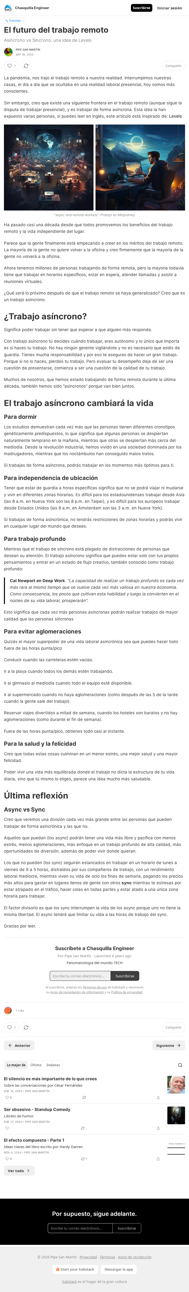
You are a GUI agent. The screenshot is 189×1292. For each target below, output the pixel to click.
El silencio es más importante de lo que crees (50, 1078)
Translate (15, 20)
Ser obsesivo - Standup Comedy (37, 1109)
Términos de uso (95, 987)
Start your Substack (77, 1269)
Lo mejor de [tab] (16, 1065)
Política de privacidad (126, 992)
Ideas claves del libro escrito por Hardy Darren (43, 1146)
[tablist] (33, 1065)
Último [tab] (36, 1065)
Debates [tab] (53, 1065)
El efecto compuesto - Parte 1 (34, 1140)
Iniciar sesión (169, 7)
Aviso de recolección (135, 1257)
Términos (107, 1257)
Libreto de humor (19, 1115)
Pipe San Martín (28, 49)
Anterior (23, 1045)
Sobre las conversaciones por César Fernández (43, 1085)
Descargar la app (119, 1269)
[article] (94, 1088)
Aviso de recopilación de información (77, 992)
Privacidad (88, 1257)
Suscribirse (141, 8)
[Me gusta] (7, 1128)
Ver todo (16, 1170)
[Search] (180, 1065)
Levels (175, 116)
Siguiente (165, 1045)
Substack (69, 1281)
